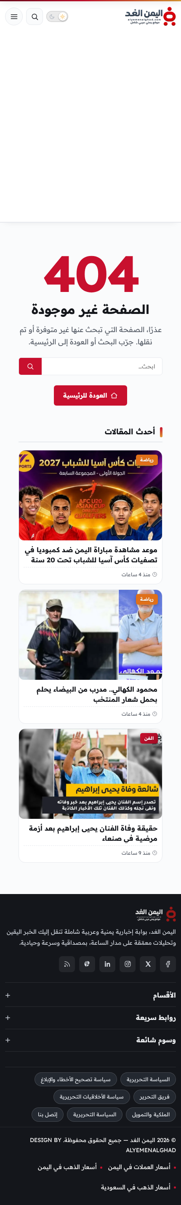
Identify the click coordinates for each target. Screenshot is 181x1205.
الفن (149, 738)
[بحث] (34, 16)
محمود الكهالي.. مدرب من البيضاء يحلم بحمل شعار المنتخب (97, 693)
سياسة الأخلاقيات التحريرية (92, 1096)
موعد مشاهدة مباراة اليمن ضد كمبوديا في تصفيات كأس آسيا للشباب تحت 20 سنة (91, 554)
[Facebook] (168, 964)
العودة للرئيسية (85, 395)
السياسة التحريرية (148, 1079)
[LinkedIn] (107, 964)
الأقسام (164, 994)
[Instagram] (128, 964)
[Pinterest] (87, 964)
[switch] (57, 16)
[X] (148, 964)
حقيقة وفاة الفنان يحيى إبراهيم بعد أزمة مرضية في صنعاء (93, 833)
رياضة (147, 460)
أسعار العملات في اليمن (139, 1167)
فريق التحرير (155, 1096)
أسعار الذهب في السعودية (135, 1187)
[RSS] (67, 964)
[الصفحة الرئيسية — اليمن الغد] (150, 16)
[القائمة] (14, 16)
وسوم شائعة (156, 1039)
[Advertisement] (90, 127)
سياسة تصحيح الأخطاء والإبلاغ (76, 1079)
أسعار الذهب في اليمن (67, 1167)
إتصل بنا (47, 1114)
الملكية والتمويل (151, 1114)
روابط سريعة (156, 1017)
